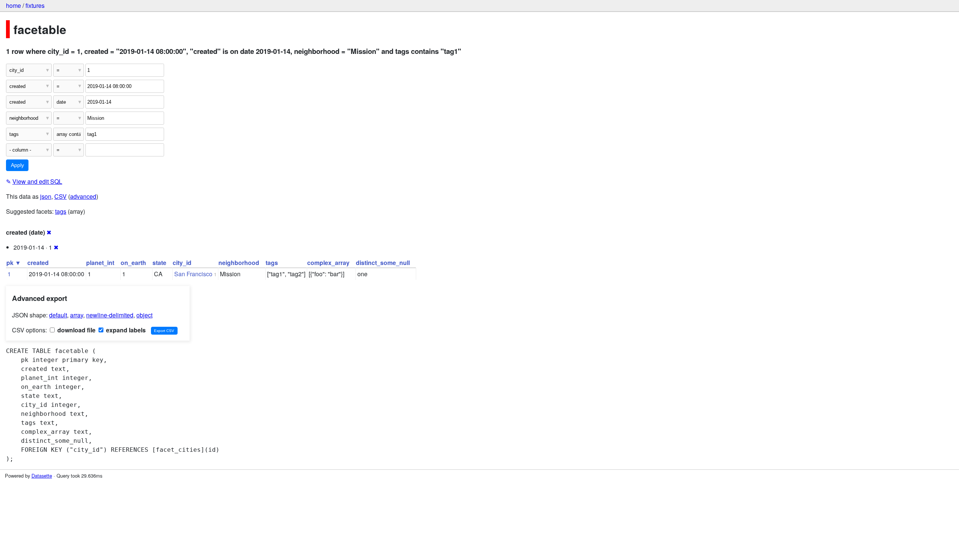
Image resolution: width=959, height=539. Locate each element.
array (76, 315)
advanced (83, 196)
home (13, 5)
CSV (60, 196)
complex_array (328, 262)
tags (60, 211)
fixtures (35, 5)
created (38, 262)
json (45, 196)
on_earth (133, 262)
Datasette (41, 475)
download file (76, 330)
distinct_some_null (383, 262)
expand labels (125, 330)
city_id (182, 262)
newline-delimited (109, 315)
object (144, 315)
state (159, 262)
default (58, 315)
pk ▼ (13, 262)
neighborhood (238, 262)
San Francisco (193, 274)
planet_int (100, 262)
